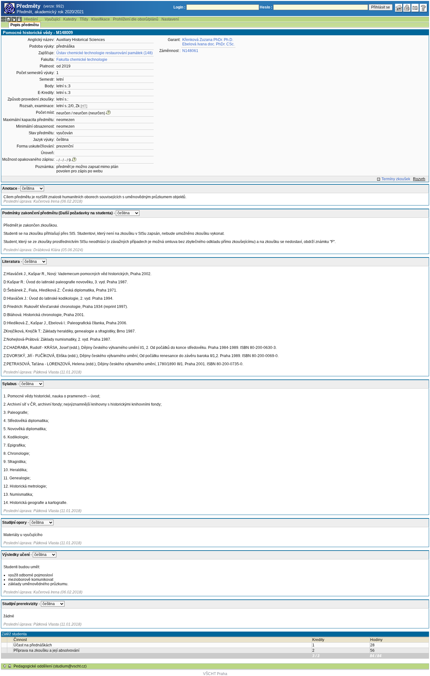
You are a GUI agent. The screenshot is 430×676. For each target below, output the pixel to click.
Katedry (69, 19)
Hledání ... (33, 19)
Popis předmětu (24, 25)
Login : (179, 7)
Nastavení (170, 19)
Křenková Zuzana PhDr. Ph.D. (207, 40)
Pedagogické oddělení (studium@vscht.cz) (50, 666)
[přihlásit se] (407, 7)
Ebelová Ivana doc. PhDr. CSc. (208, 44)
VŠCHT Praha (215, 674)
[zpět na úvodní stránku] (399, 7)
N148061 (190, 51)
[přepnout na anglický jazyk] (415, 7)
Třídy (84, 19)
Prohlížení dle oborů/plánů (135, 19)
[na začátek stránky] (4, 666)
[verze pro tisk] (19, 19)
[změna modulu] (13, 19)
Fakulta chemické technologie (81, 59)
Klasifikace (100, 19)
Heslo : (266, 7)
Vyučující (52, 19)
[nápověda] (423, 7)
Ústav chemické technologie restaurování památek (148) (104, 53)
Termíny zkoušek (396, 179)
